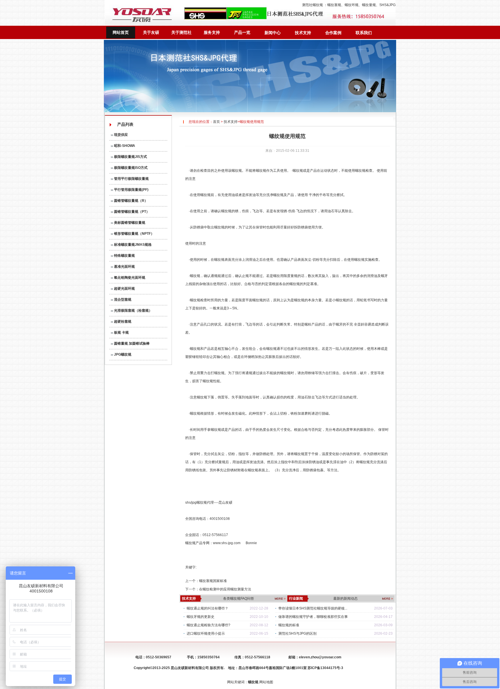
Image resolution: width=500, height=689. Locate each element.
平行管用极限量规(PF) (130, 190)
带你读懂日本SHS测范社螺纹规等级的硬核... (312, 608)
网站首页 (121, 32)
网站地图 (266, 682)
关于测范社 (181, 32)
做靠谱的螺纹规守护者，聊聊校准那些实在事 (313, 617)
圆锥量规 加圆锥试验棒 (131, 343)
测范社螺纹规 (312, 5)
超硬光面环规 (124, 289)
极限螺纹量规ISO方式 (130, 168)
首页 (216, 122)
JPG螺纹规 (122, 354)
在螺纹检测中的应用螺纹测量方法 (225, 589)
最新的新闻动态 (345, 598)
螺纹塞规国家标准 (213, 581)
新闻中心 (272, 32)
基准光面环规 (124, 267)
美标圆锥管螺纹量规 (129, 223)
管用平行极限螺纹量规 (131, 179)
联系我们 (364, 32)
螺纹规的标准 (288, 625)
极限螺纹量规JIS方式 (130, 157)
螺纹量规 (369, 5)
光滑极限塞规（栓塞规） (132, 311)
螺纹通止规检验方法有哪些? (208, 625)
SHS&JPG (387, 5)
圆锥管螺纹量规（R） (130, 201)
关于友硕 (151, 32)
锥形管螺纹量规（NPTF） (133, 234)
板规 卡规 (121, 332)
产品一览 (242, 32)
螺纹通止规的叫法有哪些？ (207, 608)
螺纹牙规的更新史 (200, 617)
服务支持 (212, 32)
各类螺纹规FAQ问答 (238, 598)
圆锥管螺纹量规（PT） (131, 212)
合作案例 (333, 32)
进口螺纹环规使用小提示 (206, 633)
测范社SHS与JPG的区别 (297, 633)
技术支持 (303, 32)
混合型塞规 (122, 300)
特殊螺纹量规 (124, 256)
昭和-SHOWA (124, 146)
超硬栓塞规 (122, 321)
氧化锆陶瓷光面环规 (129, 278)
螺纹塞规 (334, 5)
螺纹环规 (352, 5)
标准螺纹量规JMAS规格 (132, 245)
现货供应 (120, 135)
